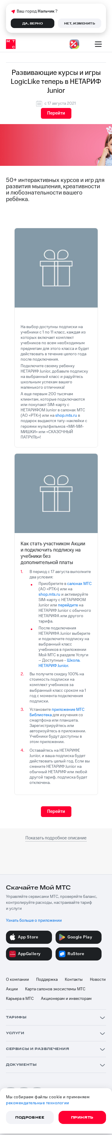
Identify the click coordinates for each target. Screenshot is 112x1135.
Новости (98, 980)
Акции (12, 989)
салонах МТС (79, 584)
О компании (17, 980)
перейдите (68, 605)
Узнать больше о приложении (34, 921)
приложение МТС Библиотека (57, 712)
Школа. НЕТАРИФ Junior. (59, 663)
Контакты (74, 980)
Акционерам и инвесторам (66, 999)
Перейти (56, 113)
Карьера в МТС (20, 999)
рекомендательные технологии (37, 1103)
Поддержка (47, 980)
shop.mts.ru (66, 416)
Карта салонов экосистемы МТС (55, 989)
